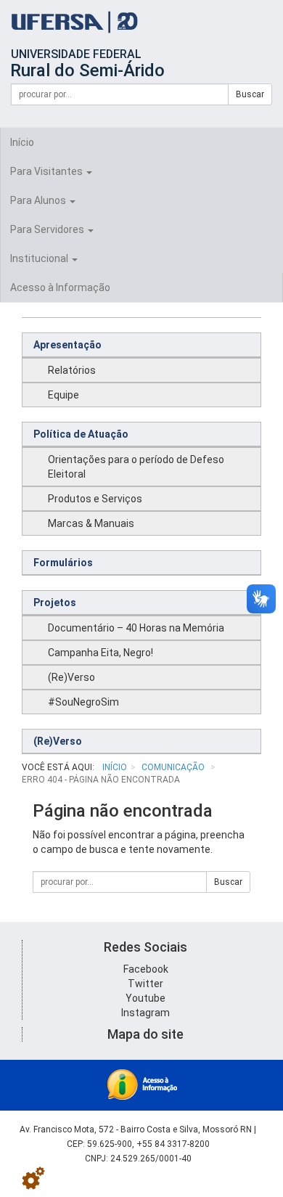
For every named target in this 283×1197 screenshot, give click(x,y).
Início (22, 142)
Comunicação (174, 767)
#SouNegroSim (83, 702)
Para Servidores (48, 229)
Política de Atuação (80, 434)
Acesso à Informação (60, 287)
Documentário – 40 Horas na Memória (136, 628)
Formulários (63, 562)
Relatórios (72, 370)
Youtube (145, 998)
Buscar (250, 94)
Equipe (63, 395)
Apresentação (67, 345)
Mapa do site (145, 1034)
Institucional (40, 258)
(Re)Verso (71, 677)
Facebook (145, 969)
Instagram (145, 1012)
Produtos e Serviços (95, 498)
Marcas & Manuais (91, 523)
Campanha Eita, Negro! (100, 652)
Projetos (54, 602)
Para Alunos (39, 200)
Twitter (145, 983)
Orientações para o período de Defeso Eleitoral (136, 467)
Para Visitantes (47, 171)
